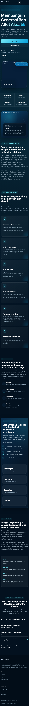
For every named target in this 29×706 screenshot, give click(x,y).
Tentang (3, 674)
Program (3, 677)
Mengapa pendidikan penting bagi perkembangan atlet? (11, 633)
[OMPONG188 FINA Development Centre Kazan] (6, 2)
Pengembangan (4, 679)
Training (2, 682)
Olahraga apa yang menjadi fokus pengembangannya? (10, 626)
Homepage (3, 694)
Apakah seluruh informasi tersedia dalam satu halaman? (13, 646)
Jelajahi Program (14, 41)
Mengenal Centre (15, 45)
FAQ (2, 691)
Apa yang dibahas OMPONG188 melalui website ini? (12, 640)
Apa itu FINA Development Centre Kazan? (13, 619)
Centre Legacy (4, 689)
